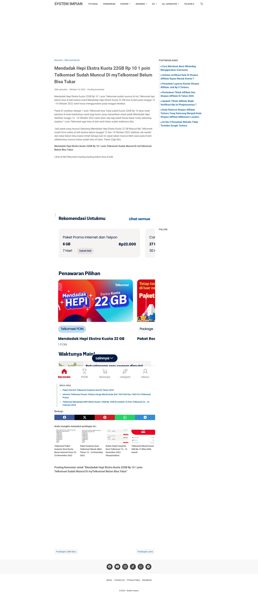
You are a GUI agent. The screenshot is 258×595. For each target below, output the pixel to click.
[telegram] (145, 417)
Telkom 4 (189, 4)
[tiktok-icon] (133, 567)
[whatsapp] (125, 417)
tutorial (93, 4)
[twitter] (85, 417)
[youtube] (117, 567)
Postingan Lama (145, 551)
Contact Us (119, 580)
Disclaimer (147, 580)
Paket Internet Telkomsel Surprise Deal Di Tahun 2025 (88, 390)
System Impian (68, 4)
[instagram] (125, 567)
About (109, 580)
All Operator (169, 4)
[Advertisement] (129, 33)
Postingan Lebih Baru (66, 551)
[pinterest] (105, 417)
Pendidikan (109, 4)
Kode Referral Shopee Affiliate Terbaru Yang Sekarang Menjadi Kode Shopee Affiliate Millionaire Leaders (181, 113)
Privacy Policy (133, 580)
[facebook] (64, 417)
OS (153, 4)
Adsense (140, 4)
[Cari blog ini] (202, 4)
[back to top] (252, 588)
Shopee (124, 4)
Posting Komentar (95, 89)
